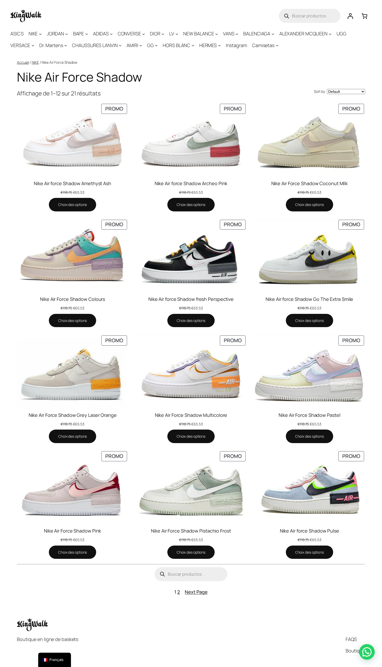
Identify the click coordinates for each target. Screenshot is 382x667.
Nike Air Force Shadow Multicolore (191, 415)
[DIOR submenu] (162, 33)
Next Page (196, 592)
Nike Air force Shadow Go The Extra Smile (309, 299)
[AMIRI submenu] (140, 45)
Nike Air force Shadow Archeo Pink (191, 183)
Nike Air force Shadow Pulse (309, 531)
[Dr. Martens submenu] (65, 45)
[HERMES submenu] (219, 45)
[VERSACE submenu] (32, 45)
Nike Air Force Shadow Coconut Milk (309, 183)
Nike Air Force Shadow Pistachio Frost (191, 531)
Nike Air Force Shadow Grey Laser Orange (73, 415)
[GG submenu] (156, 45)
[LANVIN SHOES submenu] (120, 45)
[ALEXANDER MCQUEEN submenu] (330, 33)
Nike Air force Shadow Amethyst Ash (72, 183)
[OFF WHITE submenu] (193, 45)
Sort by (319, 91)
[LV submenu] (176, 33)
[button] (367, 652)
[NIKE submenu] (40, 33)
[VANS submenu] (236, 33)
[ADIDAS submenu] (111, 33)
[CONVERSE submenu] (143, 33)
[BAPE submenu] (86, 33)
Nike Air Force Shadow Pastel (309, 415)
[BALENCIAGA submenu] (273, 33)
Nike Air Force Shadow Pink (72, 531)
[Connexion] (350, 16)
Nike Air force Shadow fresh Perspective (191, 299)
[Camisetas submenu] (277, 45)
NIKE (35, 62)
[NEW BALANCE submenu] (216, 33)
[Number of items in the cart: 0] (364, 16)
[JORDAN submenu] (66, 33)
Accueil (23, 62)
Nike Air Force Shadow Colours (72, 299)
